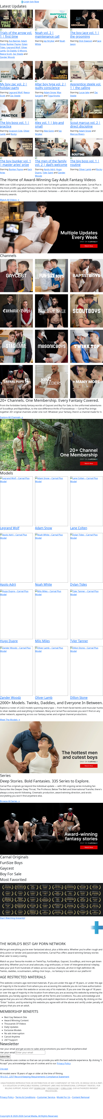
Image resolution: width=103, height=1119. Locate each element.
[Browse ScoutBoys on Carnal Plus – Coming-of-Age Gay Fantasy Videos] (86, 310)
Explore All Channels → (11, 417)
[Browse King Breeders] (51, 381)
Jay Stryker (49, 40)
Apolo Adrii (49, 169)
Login (27, 1)
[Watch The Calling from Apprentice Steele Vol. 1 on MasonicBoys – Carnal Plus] (86, 70)
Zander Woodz (7, 57)
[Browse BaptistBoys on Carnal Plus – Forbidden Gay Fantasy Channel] (86, 275)
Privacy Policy (7, 1097)
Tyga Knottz (54, 95)
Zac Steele (18, 53)
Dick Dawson (85, 40)
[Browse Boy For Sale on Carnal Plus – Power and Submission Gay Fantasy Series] (51, 310)
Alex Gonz (49, 130)
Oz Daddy (11, 50)
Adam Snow (50, 92)
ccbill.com (66, 1088)
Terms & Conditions (25, 1097)
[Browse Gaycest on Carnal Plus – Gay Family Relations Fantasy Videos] (16, 275)
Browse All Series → (10, 801)
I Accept (4, 1068)
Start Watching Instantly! (12, 918)
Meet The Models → (10, 719)
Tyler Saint (48, 172)
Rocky (14, 134)
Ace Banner (14, 40)
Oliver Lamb (85, 169)
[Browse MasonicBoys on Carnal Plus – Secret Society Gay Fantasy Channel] (51, 346)
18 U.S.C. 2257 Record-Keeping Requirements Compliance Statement (34, 1076)
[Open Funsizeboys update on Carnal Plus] (51, 29)
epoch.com (52, 1088)
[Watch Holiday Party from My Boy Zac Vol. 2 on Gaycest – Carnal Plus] (16, 70)
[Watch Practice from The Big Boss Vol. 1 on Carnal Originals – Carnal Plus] (16, 108)
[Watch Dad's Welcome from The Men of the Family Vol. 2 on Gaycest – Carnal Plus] (51, 147)
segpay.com (39, 1088)
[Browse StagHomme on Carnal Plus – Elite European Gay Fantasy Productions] (16, 346)
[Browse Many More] (86, 381)
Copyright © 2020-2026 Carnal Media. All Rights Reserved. (29, 1116)
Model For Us (63, 1097)
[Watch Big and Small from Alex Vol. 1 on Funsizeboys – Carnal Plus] (51, 108)
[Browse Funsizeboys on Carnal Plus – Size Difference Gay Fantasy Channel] (51, 275)
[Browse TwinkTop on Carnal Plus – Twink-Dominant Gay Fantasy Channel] (86, 346)
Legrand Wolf (13, 47)
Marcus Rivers (77, 134)
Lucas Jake (84, 92)
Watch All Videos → (9, 199)
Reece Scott (6, 53)
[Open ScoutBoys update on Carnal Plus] (16, 29)
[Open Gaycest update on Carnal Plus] (16, 81)
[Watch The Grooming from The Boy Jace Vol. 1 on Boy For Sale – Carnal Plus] (86, 19)
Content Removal (80, 1097)
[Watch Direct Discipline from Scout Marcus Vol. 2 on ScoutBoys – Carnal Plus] (86, 108)
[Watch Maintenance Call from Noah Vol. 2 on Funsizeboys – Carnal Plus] (51, 19)
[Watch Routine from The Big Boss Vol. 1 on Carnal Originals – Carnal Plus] (86, 147)
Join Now (34, 1)
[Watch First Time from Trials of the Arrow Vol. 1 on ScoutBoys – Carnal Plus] (16, 19)
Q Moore (22, 50)
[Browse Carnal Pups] (16, 381)
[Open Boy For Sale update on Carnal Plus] (86, 29)
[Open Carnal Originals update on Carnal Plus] (16, 119)
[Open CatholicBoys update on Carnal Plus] (51, 81)
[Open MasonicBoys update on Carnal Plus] (86, 81)
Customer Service (46, 1097)
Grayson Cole (15, 130)
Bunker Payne (14, 44)
